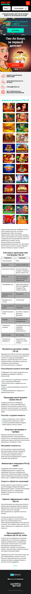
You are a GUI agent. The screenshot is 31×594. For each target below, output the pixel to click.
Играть (15, 565)
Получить (15, 65)
